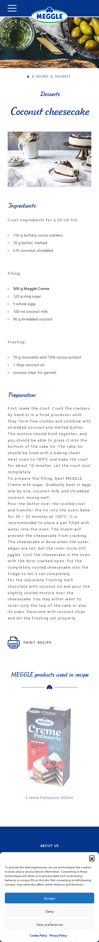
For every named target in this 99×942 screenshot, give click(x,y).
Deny (49, 911)
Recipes (42, 76)
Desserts (62, 76)
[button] (91, 858)
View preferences (49, 924)
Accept (49, 898)
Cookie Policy (38, 935)
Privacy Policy (58, 935)
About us (49, 846)
